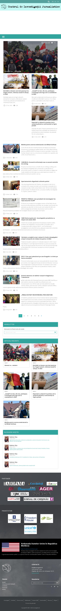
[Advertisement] (30, 22)
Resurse (50, 600)
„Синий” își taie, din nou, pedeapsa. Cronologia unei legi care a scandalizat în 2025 (44, 92)
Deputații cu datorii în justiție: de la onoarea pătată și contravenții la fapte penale (44, 124)
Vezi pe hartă (35, 573)
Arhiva (4, 589)
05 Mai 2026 (45, 42)
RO (53, 1)
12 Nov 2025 (36, 137)
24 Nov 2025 (36, 103)
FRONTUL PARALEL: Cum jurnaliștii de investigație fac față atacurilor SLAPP (38, 199)
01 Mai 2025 (7, 157)
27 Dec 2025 (7, 105)
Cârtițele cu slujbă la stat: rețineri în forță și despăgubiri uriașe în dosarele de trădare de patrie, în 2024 (39, 238)
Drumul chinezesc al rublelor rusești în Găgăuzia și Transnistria (37, 276)
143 (53, 42)
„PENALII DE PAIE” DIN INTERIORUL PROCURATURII (37, 295)
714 (15, 194)
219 (44, 137)
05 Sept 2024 (7, 290)
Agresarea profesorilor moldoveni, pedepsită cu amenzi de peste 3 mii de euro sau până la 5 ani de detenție (29, 440)
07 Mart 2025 (7, 213)
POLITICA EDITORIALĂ (8, 584)
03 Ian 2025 (7, 252)
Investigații (6, 600)
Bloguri (55, 600)
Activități (13, 600)
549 (15, 213)
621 (14, 252)
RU (55, 1)
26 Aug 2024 (7, 309)
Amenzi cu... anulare (12, 71)
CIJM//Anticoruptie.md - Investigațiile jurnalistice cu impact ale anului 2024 (38, 219)
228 (15, 105)
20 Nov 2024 (7, 271)
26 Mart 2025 (7, 177)
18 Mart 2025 (7, 194)
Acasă (3, 582)
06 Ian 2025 (7, 232)
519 (15, 177)
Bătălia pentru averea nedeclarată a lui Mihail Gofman (38, 145)
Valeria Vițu (13, 437)
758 (15, 290)
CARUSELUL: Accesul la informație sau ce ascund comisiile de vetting (39, 163)
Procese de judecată (30, 603)
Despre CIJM (35, 600)
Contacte (4, 586)
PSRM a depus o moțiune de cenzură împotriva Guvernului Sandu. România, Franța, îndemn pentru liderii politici (29, 449)
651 (15, 309)
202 (44, 103)
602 (15, 271)
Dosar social (20, 600)
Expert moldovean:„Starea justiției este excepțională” (22, 465)
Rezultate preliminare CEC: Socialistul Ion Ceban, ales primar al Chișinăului (27, 457)
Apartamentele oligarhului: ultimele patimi (35, 181)
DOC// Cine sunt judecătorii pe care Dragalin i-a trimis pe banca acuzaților (39, 257)
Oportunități (43, 600)
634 (15, 157)
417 (14, 232)
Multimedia (27, 600)
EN (58, 1)
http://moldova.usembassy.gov (29, 549)
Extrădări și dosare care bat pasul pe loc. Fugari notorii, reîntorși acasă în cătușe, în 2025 (16, 92)
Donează (4, 587)
